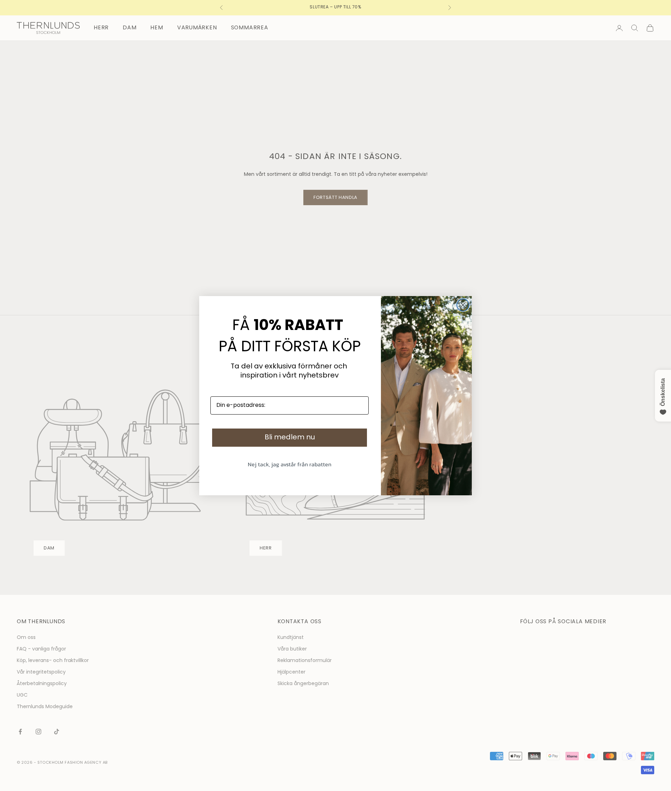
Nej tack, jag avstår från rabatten (289, 464)
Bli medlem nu (290, 437)
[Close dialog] (463, 305)
